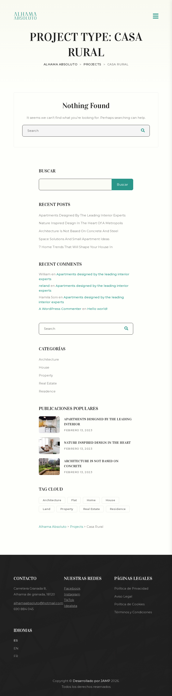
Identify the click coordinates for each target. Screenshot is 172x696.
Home (91, 500)
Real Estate (48, 383)
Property (46, 375)
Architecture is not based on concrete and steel (78, 231)
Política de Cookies (129, 604)
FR (16, 656)
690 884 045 (24, 609)
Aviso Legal (123, 596)
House (44, 367)
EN (16, 648)
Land (46, 509)
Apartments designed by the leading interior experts (82, 215)
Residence (47, 391)
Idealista (70, 606)
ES (16, 640)
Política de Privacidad (131, 588)
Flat (74, 500)
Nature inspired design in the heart (97, 443)
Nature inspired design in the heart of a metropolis (81, 223)
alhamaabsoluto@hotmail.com (38, 603)
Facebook (72, 588)
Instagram (72, 594)
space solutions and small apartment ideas (74, 239)
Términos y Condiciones (133, 612)
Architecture (49, 359)
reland (44, 286)
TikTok (69, 600)
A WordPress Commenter (60, 309)
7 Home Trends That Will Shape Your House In (76, 247)
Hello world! (97, 309)
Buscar (47, 171)
